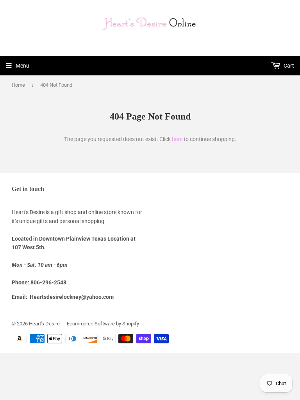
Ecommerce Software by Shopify (103, 324)
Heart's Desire (44, 324)
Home (18, 85)
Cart (288, 65)
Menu (22, 65)
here (177, 139)
